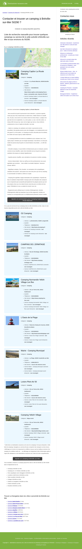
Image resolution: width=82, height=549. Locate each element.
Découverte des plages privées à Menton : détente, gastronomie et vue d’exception (69, 83)
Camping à (12, 512)
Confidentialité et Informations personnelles (45, 538)
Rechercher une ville (67, 3)
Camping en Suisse (41, 544)
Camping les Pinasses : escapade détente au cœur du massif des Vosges (69, 89)
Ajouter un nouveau (62, 538)
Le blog (76, 3)
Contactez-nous (19, 538)
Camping (5, 12)
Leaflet (39, 66)
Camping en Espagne (73, 542)
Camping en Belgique (60, 542)
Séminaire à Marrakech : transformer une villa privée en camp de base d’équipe (69, 44)
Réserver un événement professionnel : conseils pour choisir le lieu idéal (69, 55)
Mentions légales (28, 538)
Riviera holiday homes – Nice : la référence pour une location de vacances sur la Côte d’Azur (68, 73)
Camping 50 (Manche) (14, 12)
